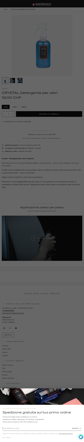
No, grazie (7, 437)
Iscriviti (75, 428)
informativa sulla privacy (66, 433)
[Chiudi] (80, 392)
